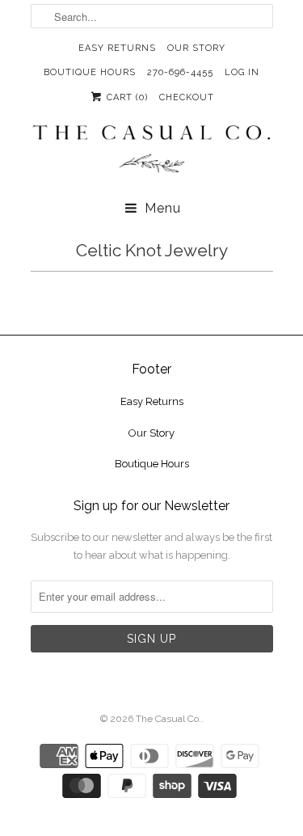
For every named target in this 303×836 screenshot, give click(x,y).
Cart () (125, 97)
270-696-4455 (180, 72)
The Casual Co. (168, 718)
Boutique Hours (90, 72)
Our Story (196, 48)
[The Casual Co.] (152, 150)
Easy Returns (117, 48)
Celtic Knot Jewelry (152, 250)
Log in (242, 72)
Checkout (186, 97)
